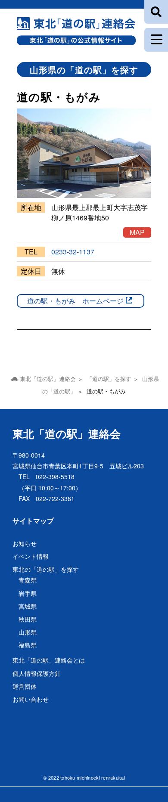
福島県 (28, 645)
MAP (137, 232)
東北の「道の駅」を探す (45, 569)
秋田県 (28, 619)
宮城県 (28, 606)
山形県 (28, 632)
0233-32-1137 (72, 252)
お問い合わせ (30, 699)
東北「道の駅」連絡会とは (48, 660)
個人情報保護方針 (36, 673)
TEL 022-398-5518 (47, 476)
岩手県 (28, 593)
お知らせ (24, 543)
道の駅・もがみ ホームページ (75, 301)
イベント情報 (30, 556)
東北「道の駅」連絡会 (66, 433)
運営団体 (24, 686)
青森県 (28, 580)
